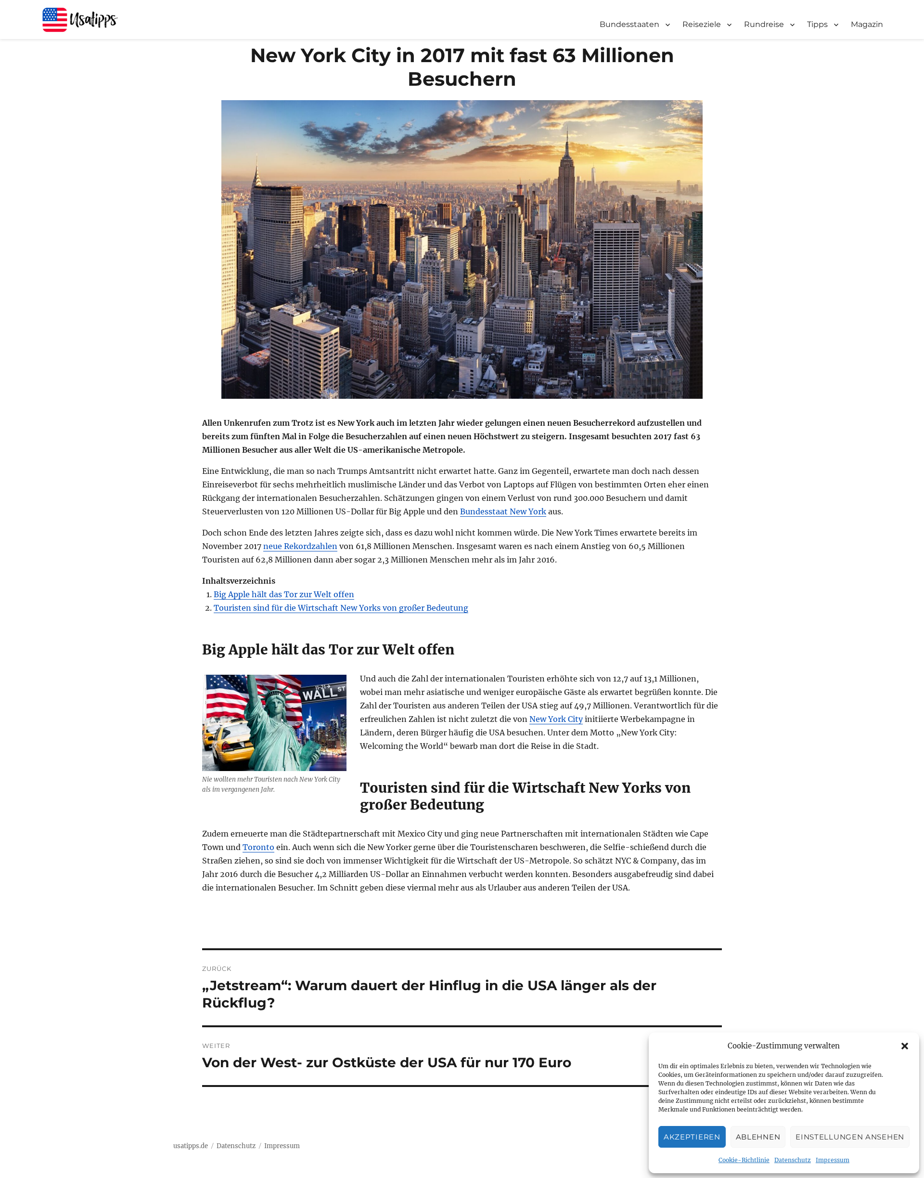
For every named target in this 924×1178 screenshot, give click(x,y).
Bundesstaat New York (503, 511)
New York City (556, 719)
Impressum (832, 1160)
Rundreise (764, 24)
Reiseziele (701, 24)
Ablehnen (758, 1136)
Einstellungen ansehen (850, 1136)
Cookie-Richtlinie (744, 1160)
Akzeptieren (692, 1136)
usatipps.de (190, 1146)
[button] (905, 1046)
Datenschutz (792, 1160)
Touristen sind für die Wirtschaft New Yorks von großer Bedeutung (341, 608)
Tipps (817, 24)
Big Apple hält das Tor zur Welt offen (284, 594)
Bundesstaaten (629, 24)
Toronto (258, 847)
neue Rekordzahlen (300, 546)
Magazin (867, 24)
